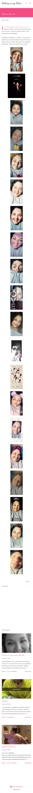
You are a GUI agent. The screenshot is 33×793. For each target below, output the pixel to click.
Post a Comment (12, 671)
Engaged (4, 701)
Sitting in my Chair (12, 3)
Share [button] (27, 581)
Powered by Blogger (17, 786)
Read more (28, 671)
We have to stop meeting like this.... (14, 655)
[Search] (26, 3)
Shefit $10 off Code (9, 747)
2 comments (10, 717)
